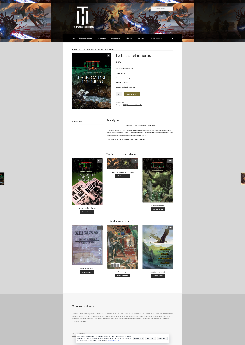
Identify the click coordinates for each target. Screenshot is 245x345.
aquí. (84, 321)
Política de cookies (113, 340)
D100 (83, 49)
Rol (79, 49)
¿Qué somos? (102, 38)
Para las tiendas (115, 38)
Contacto (141, 38)
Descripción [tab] (77, 121)
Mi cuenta (129, 38)
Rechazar (150, 338)
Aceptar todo (138, 338)
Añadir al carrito (131, 94)
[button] (108, 55)
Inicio (73, 38)
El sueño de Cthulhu (93, 49)
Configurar (162, 338)
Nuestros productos (85, 38)
